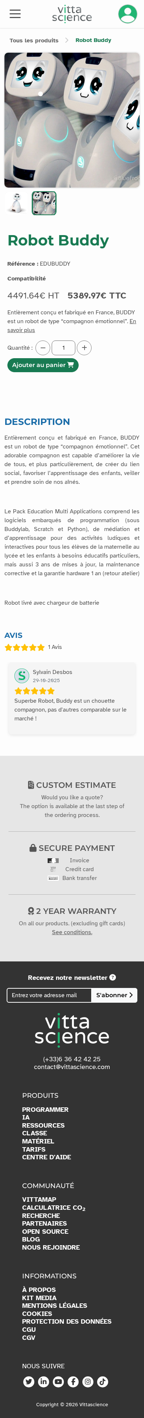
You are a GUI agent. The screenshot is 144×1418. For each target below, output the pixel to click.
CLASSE (34, 1133)
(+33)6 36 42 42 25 (72, 1059)
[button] (16, 203)
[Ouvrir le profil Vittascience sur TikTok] (102, 1382)
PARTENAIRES (44, 1223)
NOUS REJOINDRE (51, 1247)
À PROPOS (39, 1290)
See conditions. (72, 932)
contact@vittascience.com (72, 1067)
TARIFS (33, 1149)
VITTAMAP (39, 1200)
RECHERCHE (41, 1216)
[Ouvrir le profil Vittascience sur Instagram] (88, 1382)
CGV (28, 1338)
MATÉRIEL (38, 1141)
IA (26, 1117)
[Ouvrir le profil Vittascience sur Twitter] (28, 1382)
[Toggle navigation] (15, 13)
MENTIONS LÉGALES (54, 1306)
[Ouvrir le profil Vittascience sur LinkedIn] (43, 1382)
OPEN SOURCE (45, 1232)
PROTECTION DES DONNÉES (67, 1322)
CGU (29, 1330)
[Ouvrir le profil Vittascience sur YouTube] (58, 1382)
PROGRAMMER (45, 1110)
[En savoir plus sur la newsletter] (112, 978)
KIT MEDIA (39, 1298)
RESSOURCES (43, 1125)
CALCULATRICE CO (53, 1208)
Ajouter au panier (39, 365)
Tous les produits (34, 40)
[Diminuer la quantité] (42, 347)
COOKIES (37, 1314)
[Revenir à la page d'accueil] (72, 14)
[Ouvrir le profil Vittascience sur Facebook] (73, 1382)
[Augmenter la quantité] (84, 347)
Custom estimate (75, 785)
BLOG (31, 1239)
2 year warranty (75, 911)
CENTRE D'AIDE (46, 1157)
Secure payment (76, 848)
